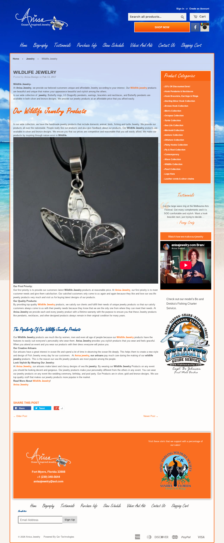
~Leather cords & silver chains (178, 178)
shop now (162, 27)
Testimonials (62, 45)
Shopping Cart (191, 45)
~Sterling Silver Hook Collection (179, 100)
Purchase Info (87, 45)
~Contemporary (171, 154)
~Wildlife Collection (172, 164)
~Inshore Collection (173, 134)
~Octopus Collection (173, 115)
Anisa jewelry (82, 355)
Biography (40, 45)
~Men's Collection (172, 110)
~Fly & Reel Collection (174, 149)
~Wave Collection (172, 159)
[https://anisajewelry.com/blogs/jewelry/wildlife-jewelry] (85, 282)
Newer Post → (151, 416)
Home (23, 45)
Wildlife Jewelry (41, 381)
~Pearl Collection (171, 169)
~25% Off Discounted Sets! (176, 86)
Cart (202, 16)
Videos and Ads (141, 45)
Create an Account (199, 8)
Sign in (180, 8)
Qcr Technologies (65, 536)
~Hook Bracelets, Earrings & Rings (180, 96)
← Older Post (20, 416)
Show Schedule (113, 45)
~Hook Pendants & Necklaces (178, 91)
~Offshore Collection (173, 139)
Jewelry (30, 58)
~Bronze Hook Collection (175, 105)
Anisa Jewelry (33, 536)
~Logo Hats (169, 173)
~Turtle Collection (172, 120)
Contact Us (167, 45)
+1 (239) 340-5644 (48, 477)
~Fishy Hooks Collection (175, 144)
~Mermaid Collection (173, 130)
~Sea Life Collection (173, 125)
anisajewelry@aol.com (48, 481)
